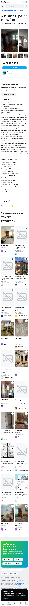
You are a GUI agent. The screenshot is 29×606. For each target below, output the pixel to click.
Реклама (19, 570)
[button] (25, 40)
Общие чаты (12, 570)
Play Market (7, 559)
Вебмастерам (13, 573)
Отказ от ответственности (7, 588)
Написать (14, 68)
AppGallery (7, 563)
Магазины (4, 570)
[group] (9, 40)
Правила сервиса (18, 588)
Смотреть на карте (8, 95)
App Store (18, 559)
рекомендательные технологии (21, 583)
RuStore (17, 563)
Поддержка (4, 573)
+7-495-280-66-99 (12, 579)
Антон (9, 72)
